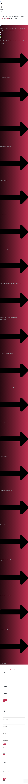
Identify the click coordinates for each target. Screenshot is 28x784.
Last (4, 682)
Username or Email (8, 764)
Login (5, 778)
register (7, 18)
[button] (14, 4)
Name (5, 672)
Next (5, 744)
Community (2, 43)
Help (1, 560)
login (3, 18)
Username (6, 723)
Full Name (6, 716)
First (4, 678)
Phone (4, 747)
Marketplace (3, 319)
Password (6, 737)
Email (5, 686)
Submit (5, 700)
